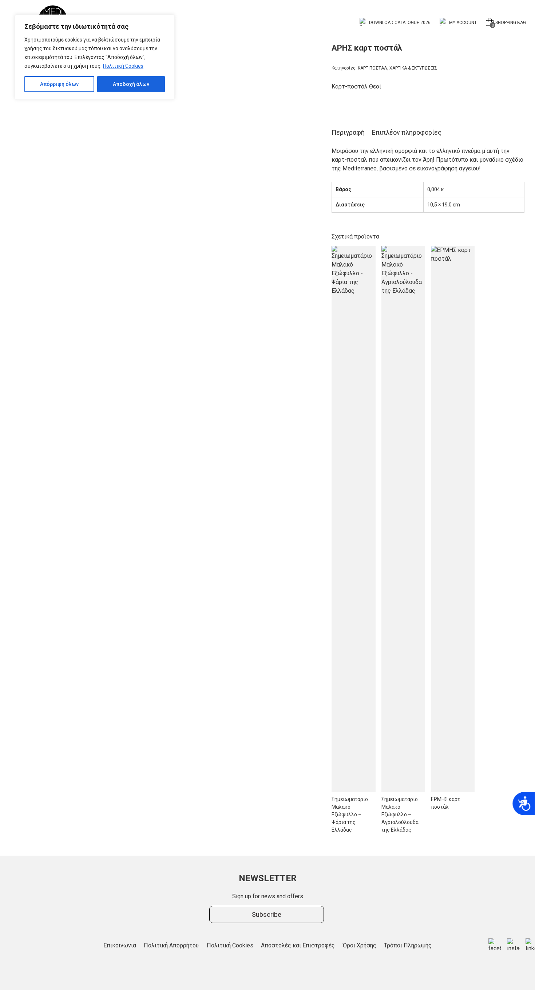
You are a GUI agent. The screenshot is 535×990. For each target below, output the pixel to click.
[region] (95, 57)
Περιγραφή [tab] (348, 132)
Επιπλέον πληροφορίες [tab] (406, 132)
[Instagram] (513, 945)
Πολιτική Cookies (123, 66)
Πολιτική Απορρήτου (171, 945)
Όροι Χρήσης (359, 945)
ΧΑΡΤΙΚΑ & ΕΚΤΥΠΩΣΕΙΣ (413, 68)
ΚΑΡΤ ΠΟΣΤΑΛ (372, 68)
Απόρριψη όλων (59, 84)
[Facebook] (494, 945)
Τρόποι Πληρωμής (408, 945)
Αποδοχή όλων (131, 84)
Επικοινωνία (119, 945)
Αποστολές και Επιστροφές (298, 945)
